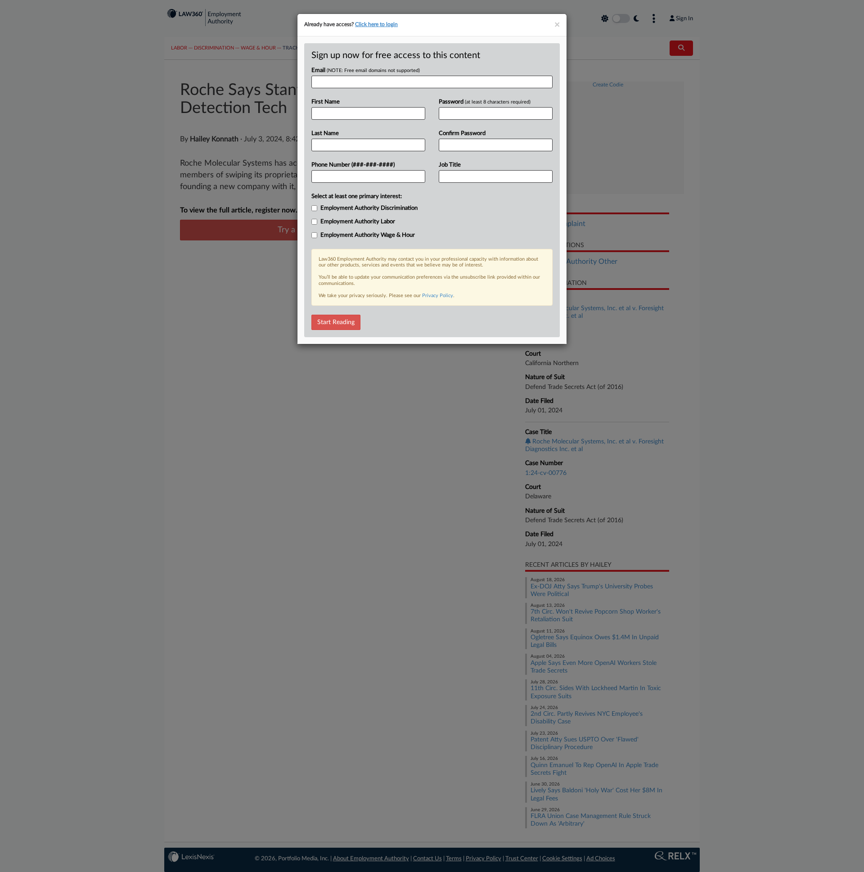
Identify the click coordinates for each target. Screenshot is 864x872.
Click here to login (376, 24)
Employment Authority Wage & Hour (367, 235)
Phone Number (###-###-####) (353, 165)
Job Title (450, 165)
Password (485, 102)
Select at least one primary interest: (356, 196)
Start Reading (336, 322)
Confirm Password (462, 133)
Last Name (325, 133)
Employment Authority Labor (357, 222)
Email (365, 70)
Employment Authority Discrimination (369, 208)
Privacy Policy (437, 295)
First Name (325, 102)
